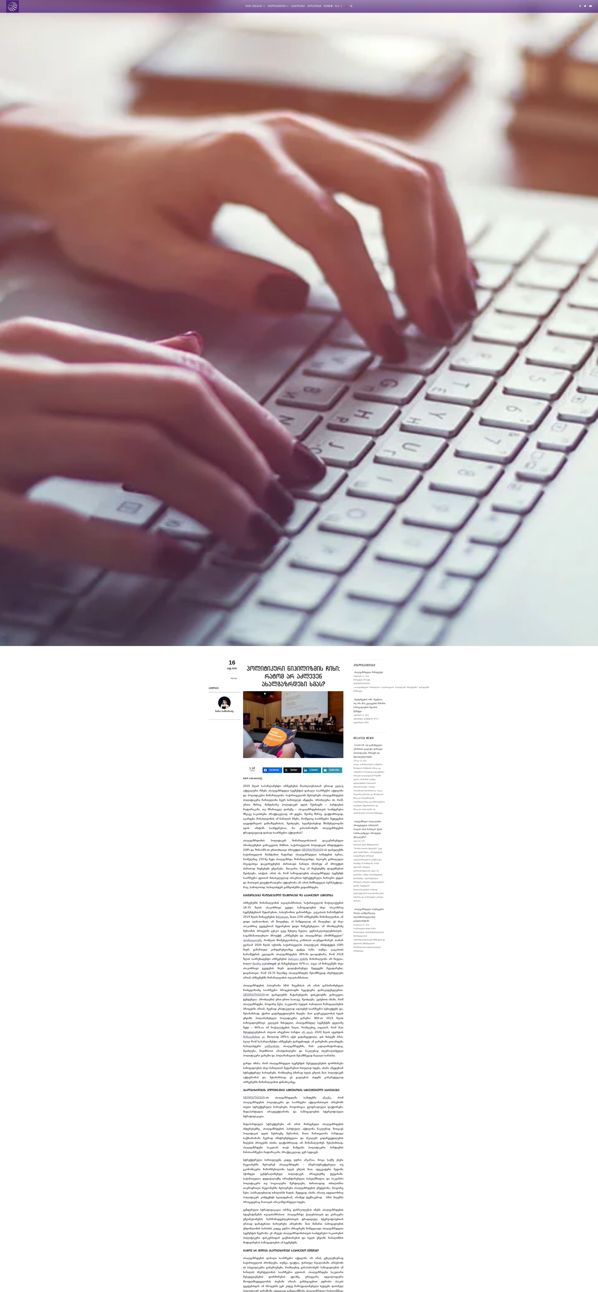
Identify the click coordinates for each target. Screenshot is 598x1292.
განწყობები (272, 1046)
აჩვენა (327, 1098)
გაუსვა (301, 950)
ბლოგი (234, 678)
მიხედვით (282, 917)
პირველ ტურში (298, 959)
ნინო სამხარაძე (224, 711)
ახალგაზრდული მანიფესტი (368, 672)
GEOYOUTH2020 (312, 850)
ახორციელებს (252, 940)
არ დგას (307, 1032)
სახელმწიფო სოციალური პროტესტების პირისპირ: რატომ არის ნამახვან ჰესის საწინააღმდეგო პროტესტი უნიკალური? (368, 829)
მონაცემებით (251, 1037)
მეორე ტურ (259, 964)
